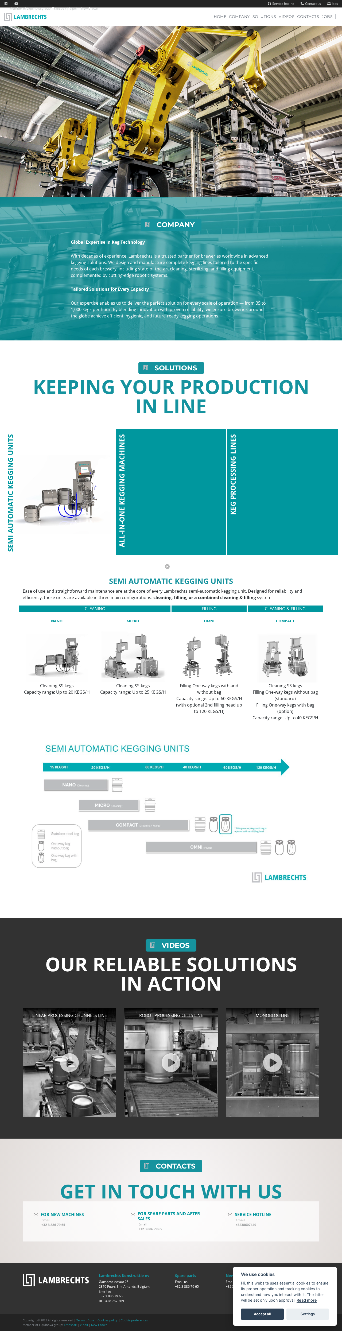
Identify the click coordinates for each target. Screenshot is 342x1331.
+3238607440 (246, 1225)
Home (221, 16)
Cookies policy (108, 1320)
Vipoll (73, 8)
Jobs (334, 3)
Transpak (59, 8)
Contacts (308, 16)
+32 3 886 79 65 (53, 1225)
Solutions (264, 16)
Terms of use (85, 1320)
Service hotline (282, 3)
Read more (307, 1300)
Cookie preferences (134, 1320)
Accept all (262, 1314)
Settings (308, 1314)
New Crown (89, 8)
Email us (105, 1291)
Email (45, 1220)
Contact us (312, 3)
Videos (286, 16)
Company (239, 16)
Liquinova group (38, 8)
